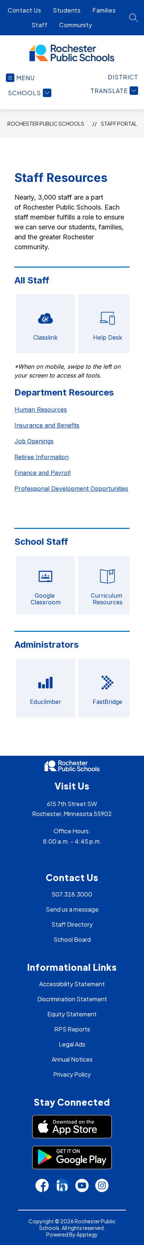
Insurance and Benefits (46, 425)
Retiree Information (41, 457)
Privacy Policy (72, 1074)
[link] (123, 77)
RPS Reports (72, 1029)
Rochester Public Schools (45, 123)
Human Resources (40, 409)
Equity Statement (72, 1014)
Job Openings (34, 441)
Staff (39, 25)
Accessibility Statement (72, 984)
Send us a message (72, 909)
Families (104, 10)
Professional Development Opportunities (71, 488)
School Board (72, 939)
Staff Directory (72, 924)
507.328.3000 (72, 894)
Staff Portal (119, 123)
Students (66, 10)
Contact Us (24, 10)
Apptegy (87, 1234)
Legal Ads (72, 1044)
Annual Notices (72, 1059)
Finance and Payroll (42, 472)
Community (75, 25)
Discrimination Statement (72, 999)
